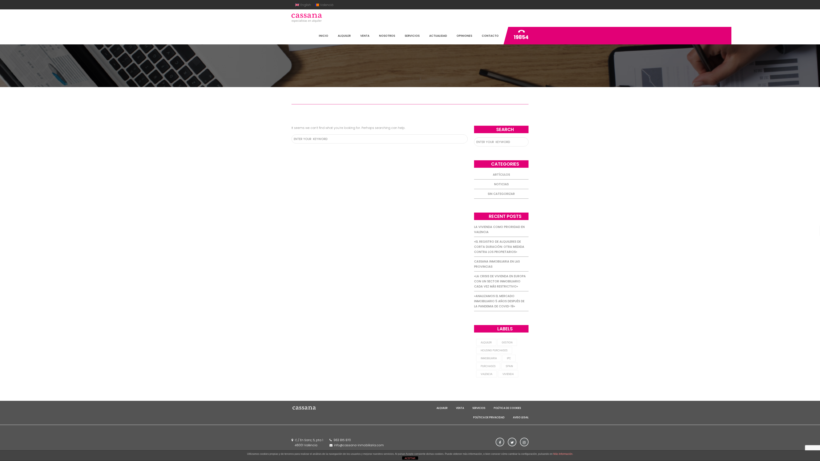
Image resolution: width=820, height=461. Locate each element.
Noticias (501, 184)
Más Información (563, 453)
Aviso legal (521, 417)
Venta (460, 408)
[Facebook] (500, 442)
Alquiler (442, 408)
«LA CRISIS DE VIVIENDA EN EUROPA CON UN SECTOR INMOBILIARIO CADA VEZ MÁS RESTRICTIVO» (500, 281)
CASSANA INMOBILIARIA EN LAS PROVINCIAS (497, 264)
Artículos (501, 174)
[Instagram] (524, 442)
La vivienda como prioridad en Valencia (499, 229)
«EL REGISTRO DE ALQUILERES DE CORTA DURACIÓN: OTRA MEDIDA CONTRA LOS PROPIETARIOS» (499, 246)
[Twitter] (512, 442)
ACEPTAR (410, 458)
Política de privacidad (489, 417)
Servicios (478, 408)
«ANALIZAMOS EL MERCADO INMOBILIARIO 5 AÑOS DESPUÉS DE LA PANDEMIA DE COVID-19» (499, 301)
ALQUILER (486, 342)
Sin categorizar (501, 194)
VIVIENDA (508, 374)
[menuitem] (303, 5)
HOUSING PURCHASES (494, 350)
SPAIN (509, 366)
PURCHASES (488, 366)
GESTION (507, 342)
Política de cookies (507, 408)
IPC (509, 358)
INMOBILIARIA (489, 358)
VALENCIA (486, 374)
